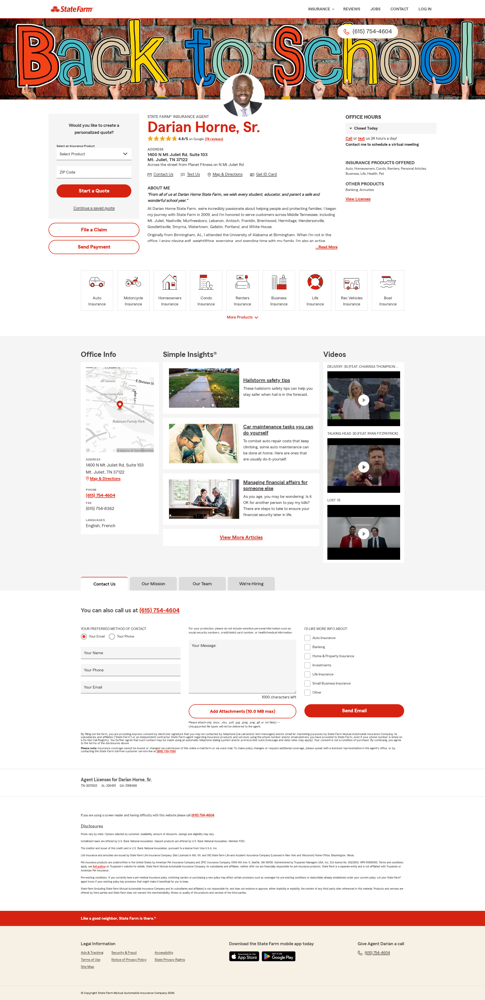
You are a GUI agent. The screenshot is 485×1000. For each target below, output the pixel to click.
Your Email (97, 636)
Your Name (93, 653)
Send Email (354, 710)
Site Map (87, 967)
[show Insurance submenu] (332, 9)
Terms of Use (90, 960)
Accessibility (164, 953)
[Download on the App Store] (244, 956)
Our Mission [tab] (153, 583)
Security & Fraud (124, 953)
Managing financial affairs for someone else (275, 485)
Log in (425, 9)
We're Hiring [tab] (251, 583)
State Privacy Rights (170, 960)
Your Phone (125, 636)
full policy (99, 866)
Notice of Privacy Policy (129, 960)
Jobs (375, 9)
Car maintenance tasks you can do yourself (278, 429)
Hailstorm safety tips (266, 380)
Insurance (319, 9)
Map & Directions (105, 479)
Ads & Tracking (92, 953)
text (361, 138)
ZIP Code (67, 172)
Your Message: (204, 646)
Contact (399, 9)
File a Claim (94, 229)
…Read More (326, 247)
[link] (72, 9)
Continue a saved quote (94, 208)
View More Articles (241, 537)
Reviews (351, 9)
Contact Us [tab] (104, 584)
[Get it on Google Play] (279, 956)
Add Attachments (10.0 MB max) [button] (242, 711)
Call (349, 138)
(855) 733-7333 (166, 751)
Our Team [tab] (202, 583)
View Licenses (358, 199)
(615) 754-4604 (100, 495)
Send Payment (94, 247)
